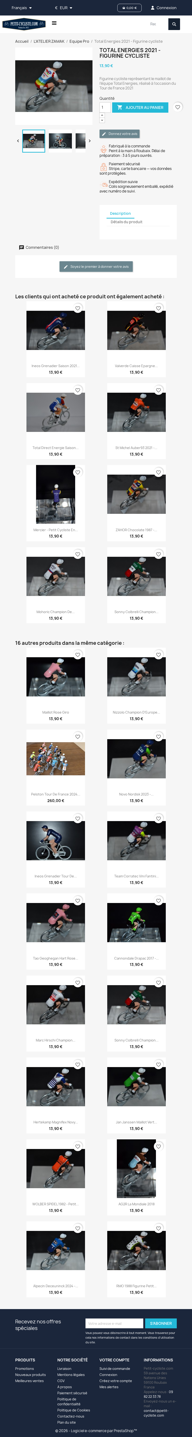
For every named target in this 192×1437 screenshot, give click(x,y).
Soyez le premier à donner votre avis (99, 266)
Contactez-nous (70, 1416)
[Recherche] (174, 24)
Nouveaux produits (30, 1374)
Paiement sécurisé (72, 1393)
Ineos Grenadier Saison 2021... (56, 366)
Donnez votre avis (122, 133)
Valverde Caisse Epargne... (136, 366)
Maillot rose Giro (55, 712)
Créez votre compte (116, 1381)
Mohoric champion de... (56, 612)
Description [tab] (120, 213)
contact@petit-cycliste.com (156, 1413)
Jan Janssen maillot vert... (136, 1122)
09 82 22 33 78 (158, 1394)
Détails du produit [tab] (127, 221)
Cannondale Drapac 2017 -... (136, 958)
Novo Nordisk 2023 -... (136, 794)
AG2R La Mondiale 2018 (136, 1204)
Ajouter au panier (140, 107)
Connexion (108, 1374)
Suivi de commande (115, 1368)
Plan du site (66, 1422)
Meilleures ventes (29, 1381)
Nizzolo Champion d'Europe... (136, 712)
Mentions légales (71, 1374)
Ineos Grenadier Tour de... (56, 876)
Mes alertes (109, 1387)
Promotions (24, 1368)
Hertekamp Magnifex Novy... (55, 1122)
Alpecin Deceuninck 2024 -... (55, 1286)
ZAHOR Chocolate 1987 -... (136, 530)
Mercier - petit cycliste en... (55, 530)
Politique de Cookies (73, 1410)
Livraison (64, 1368)
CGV (61, 1381)
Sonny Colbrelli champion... (136, 612)
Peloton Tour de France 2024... (55, 794)
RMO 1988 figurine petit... (136, 1286)
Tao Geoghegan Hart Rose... (55, 958)
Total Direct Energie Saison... (56, 448)
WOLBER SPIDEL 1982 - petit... (55, 1204)
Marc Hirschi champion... (55, 1040)
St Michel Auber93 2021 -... (136, 448)
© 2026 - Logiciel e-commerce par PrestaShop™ (96, 1430)
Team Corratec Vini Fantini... (136, 876)
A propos (64, 1387)
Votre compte (114, 1360)
